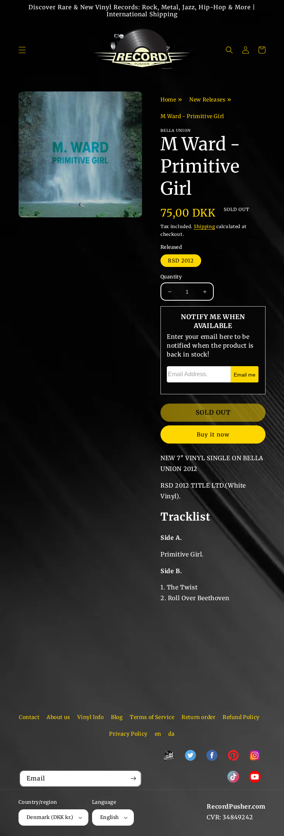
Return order (198, 717)
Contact (29, 717)
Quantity (171, 277)
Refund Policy (241, 717)
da (171, 733)
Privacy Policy (128, 733)
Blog (116, 717)
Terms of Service (152, 717)
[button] (22, 50)
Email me (245, 375)
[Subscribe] (133, 778)
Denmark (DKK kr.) (50, 817)
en (158, 733)
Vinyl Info (90, 717)
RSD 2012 (181, 260)
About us (58, 717)
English (109, 817)
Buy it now (213, 434)
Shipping (204, 226)
